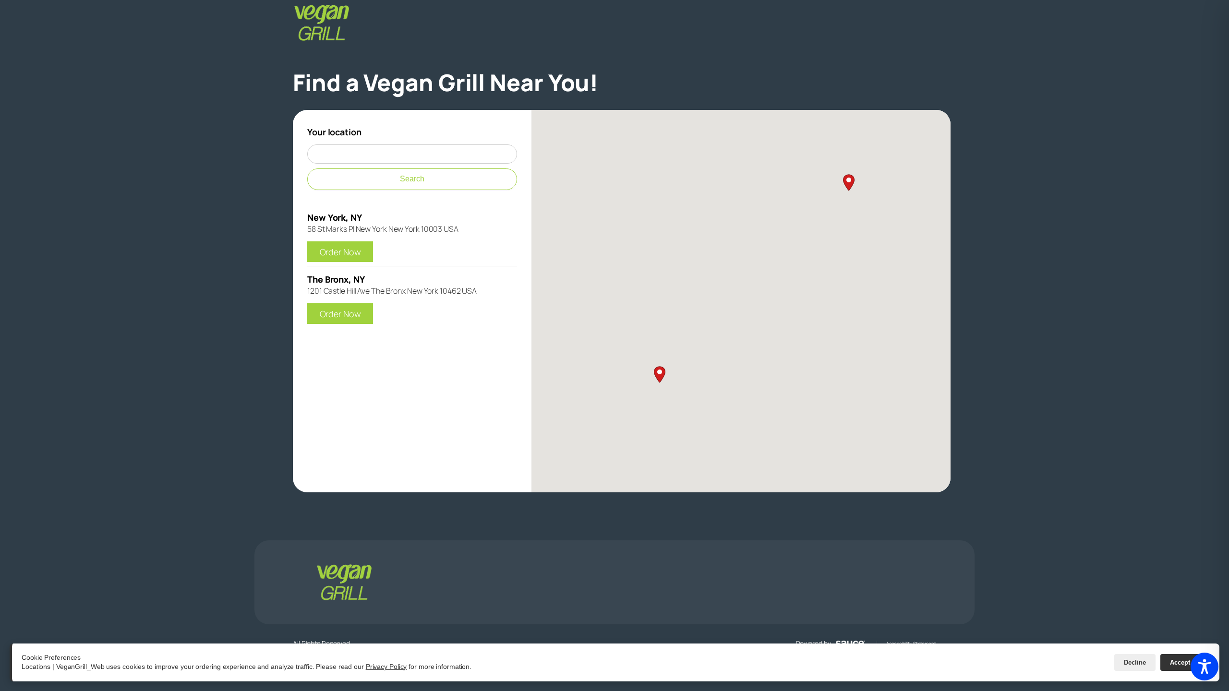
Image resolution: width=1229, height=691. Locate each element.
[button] (633, 402)
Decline (1135, 662)
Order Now (346, 250)
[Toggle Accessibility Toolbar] (1204, 666)
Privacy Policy (386, 666)
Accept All (1185, 662)
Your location (334, 132)
